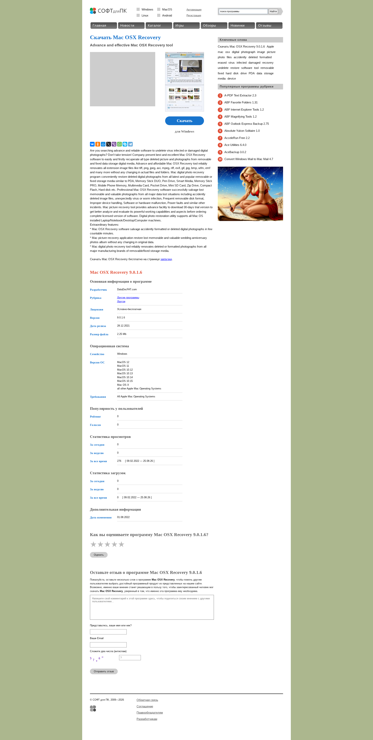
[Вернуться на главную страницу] (109, 12)
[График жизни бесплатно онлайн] (250, 220)
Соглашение (145, 706)
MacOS (167, 9)
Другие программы (128, 297)
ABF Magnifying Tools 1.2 (240, 116)
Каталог (154, 25)
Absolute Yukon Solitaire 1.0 (242, 130)
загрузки (166, 259)
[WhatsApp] (119, 144)
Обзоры (209, 25)
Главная (99, 25)
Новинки (238, 25)
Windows (147, 9)
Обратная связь (147, 700)
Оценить (99, 554)
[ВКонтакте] (92, 144)
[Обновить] (104, 663)
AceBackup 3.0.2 (235, 152)
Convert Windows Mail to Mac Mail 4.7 (248, 159)
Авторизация (193, 9)
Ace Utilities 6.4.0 (235, 144)
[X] (108, 144)
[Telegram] (130, 144)
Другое (121, 301)
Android (167, 15)
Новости (127, 25)
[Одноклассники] (97, 144)
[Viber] (114, 144)
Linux (145, 15)
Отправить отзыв (104, 671)
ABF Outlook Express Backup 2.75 (246, 123)
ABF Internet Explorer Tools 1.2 (244, 109)
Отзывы (264, 25)
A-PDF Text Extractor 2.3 (240, 95)
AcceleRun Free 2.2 (237, 138)
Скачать (184, 120)
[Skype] (125, 144)
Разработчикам (147, 719)
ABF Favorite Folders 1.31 (241, 102)
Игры (179, 25)
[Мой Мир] (103, 144)
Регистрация (193, 15)
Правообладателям (150, 712)
